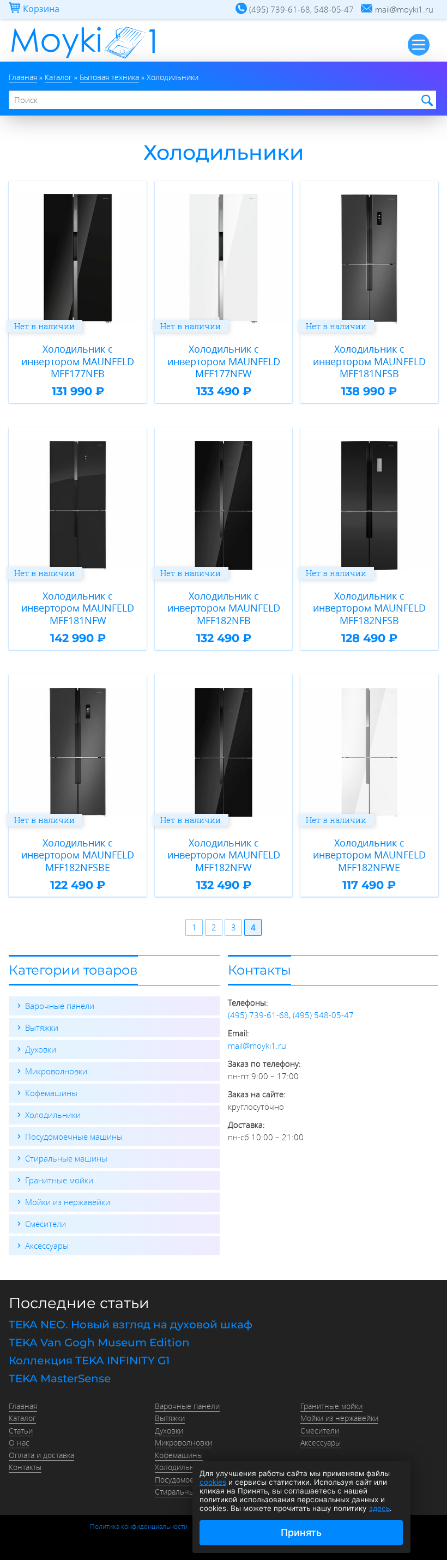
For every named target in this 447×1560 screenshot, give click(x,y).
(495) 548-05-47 (323, 1014)
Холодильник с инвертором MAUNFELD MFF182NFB (223, 608)
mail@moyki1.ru (257, 1045)
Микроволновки (56, 1071)
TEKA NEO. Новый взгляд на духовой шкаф (130, 1324)
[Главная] (83, 58)
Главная (23, 1406)
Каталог (22, 1418)
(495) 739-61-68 (258, 1014)
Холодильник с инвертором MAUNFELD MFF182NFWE (369, 855)
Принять (301, 1532)
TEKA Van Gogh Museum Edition (99, 1342)
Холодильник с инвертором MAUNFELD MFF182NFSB (369, 608)
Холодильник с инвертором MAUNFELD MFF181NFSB (369, 361)
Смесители (45, 1223)
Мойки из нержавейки (67, 1201)
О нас (19, 1443)
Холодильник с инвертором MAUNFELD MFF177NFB (77, 361)
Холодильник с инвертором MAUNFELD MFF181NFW (77, 608)
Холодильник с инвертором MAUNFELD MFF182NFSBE (77, 855)
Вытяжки (41, 1027)
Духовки (40, 1049)
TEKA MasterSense (60, 1378)
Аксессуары (47, 1245)
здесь (379, 1508)
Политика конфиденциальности (139, 1526)
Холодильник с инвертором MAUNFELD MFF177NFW (223, 361)
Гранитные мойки (59, 1180)
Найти (425, 100)
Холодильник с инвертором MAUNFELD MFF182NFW (223, 855)
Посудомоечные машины (74, 1136)
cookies (213, 1482)
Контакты (25, 1467)
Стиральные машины (66, 1158)
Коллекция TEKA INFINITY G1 (89, 1360)
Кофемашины (51, 1092)
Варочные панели (59, 1005)
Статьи (21, 1431)
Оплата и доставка (41, 1455)
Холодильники (53, 1114)
